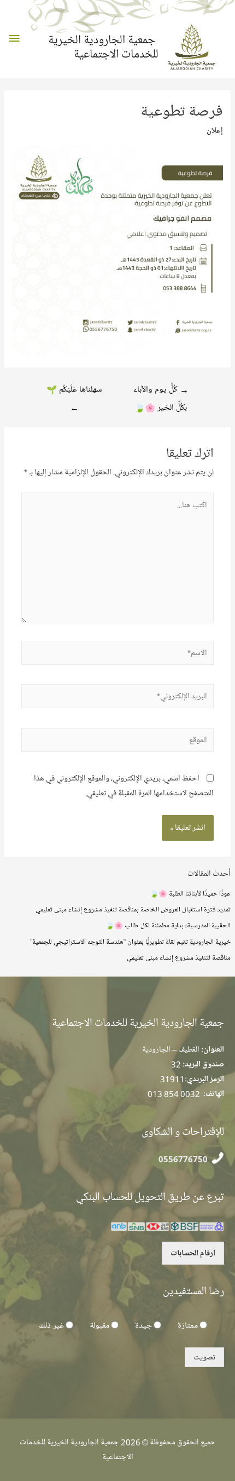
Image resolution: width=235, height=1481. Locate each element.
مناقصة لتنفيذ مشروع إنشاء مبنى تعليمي (179, 957)
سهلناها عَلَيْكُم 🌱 (74, 391)
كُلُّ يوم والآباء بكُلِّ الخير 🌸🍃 (161, 391)
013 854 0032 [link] (174, 1093)
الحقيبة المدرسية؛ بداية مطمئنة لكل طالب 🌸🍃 (168, 925)
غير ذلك (51, 1325)
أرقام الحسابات (193, 1253)
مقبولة (99, 1325)
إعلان (215, 130)
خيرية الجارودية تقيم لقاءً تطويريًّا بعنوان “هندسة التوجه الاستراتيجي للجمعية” (130, 941)
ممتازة (188, 1325)
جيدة (143, 1325)
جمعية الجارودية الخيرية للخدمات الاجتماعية (103, 47)
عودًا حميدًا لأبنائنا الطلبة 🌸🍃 (190, 893)
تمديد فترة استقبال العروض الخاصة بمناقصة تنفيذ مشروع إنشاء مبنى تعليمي (133, 909)
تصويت (204, 1357)
